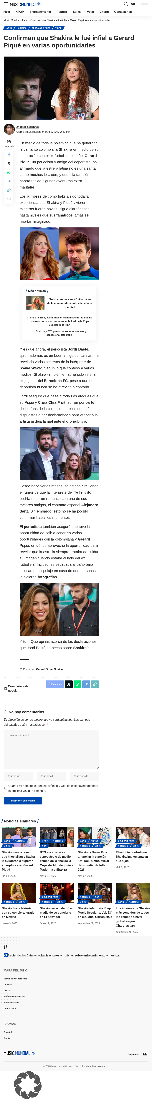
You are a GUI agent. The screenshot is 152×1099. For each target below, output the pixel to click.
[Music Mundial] (26, 4)
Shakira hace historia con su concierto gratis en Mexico (18, 912)
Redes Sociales (41, 28)
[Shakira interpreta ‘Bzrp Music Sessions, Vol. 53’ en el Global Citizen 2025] (95, 893)
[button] (7, 4)
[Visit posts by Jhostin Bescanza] (9, 129)
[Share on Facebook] (8, 154)
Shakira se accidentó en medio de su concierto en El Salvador (57, 912)
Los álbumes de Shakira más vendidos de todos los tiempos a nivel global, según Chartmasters (133, 917)
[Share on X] (8, 163)
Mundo (95, 841)
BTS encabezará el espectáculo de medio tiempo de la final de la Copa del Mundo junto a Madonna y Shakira (56, 861)
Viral (58, 28)
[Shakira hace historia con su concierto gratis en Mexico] (19, 893)
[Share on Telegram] (8, 181)
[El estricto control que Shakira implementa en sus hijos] (133, 837)
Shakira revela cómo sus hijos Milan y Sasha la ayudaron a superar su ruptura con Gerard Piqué (18, 861)
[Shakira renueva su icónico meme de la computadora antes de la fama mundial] (35, 303)
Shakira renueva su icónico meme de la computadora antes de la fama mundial (69, 303)
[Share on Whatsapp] (8, 172)
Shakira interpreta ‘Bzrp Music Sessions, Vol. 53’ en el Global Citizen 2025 (95, 912)
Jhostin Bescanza (27, 126)
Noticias (22, 28)
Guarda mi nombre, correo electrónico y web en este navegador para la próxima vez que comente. (53, 788)
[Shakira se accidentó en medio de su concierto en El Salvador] (57, 893)
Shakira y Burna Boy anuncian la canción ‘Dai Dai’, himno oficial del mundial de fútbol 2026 (93, 861)
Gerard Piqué (44, 669)
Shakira (59, 669)
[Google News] (145, 1054)
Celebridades (126, 841)
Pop (44, 846)
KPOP (45, 841)
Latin (9, 28)
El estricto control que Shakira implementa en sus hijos (132, 856)
